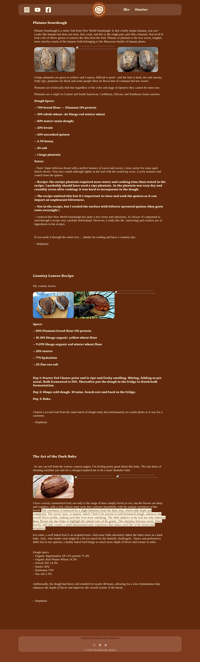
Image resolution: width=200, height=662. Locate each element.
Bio (127, 9)
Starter (141, 9)
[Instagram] (27, 10)
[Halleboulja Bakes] (99, 9)
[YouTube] (38, 10)
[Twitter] (105, 645)
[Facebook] (48, 10)
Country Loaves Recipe (53, 275)
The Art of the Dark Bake (55, 456)
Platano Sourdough (50, 22)
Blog (114, 9)
